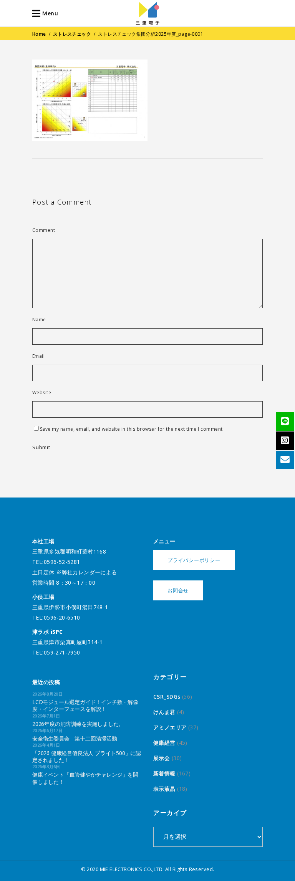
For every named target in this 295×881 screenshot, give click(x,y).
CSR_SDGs (166, 696)
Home (39, 34)
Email (38, 356)
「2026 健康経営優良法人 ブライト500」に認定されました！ (86, 756)
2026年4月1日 (46, 745)
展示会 (161, 758)
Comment (43, 230)
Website (41, 392)
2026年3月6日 (46, 766)
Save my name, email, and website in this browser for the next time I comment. (132, 429)
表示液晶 (164, 788)
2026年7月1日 (46, 716)
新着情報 (164, 773)
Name (39, 319)
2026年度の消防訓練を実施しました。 (78, 723)
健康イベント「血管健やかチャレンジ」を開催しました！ (85, 778)
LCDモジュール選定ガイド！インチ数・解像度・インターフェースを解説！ (85, 705)
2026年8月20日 (47, 694)
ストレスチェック (72, 34)
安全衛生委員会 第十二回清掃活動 (74, 738)
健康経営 (164, 742)
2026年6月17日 (47, 730)
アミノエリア (170, 727)
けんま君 (164, 712)
